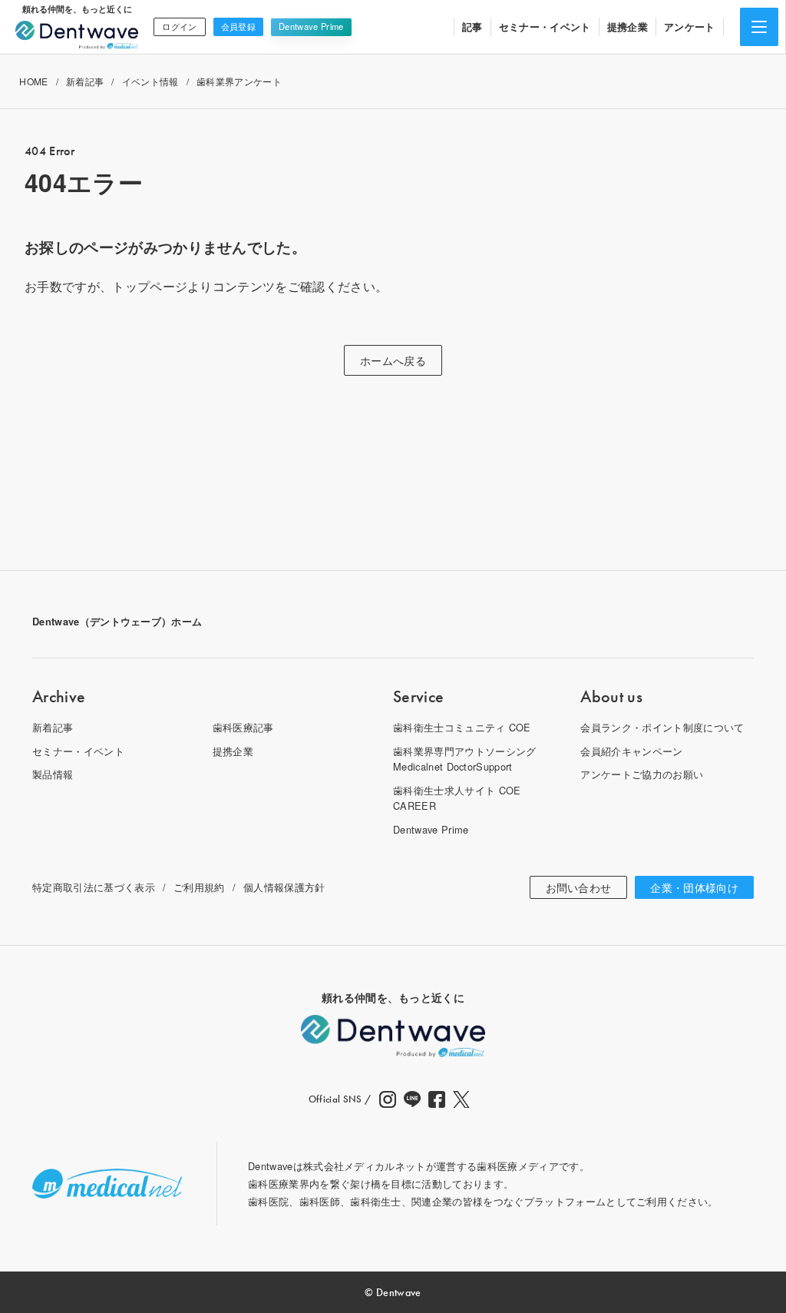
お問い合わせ (579, 887)
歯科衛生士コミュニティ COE (462, 727)
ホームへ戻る (393, 360)
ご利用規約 (199, 887)
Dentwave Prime (311, 26)
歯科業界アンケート (239, 81)
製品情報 (52, 774)
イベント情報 (150, 81)
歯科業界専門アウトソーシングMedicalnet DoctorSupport (464, 759)
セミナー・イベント (545, 26)
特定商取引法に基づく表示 (93, 887)
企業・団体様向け (694, 887)
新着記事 (85, 81)
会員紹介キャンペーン (631, 751)
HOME (33, 81)
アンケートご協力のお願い (641, 774)
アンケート (689, 26)
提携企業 (627, 26)
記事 (472, 26)
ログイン (179, 26)
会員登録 (238, 26)
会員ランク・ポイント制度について (662, 727)
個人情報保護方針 (284, 887)
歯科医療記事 (243, 727)
